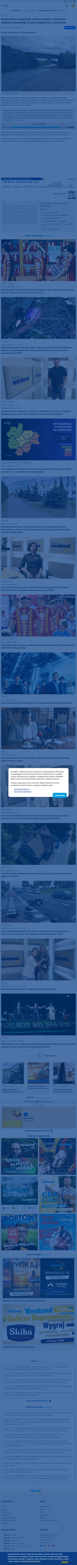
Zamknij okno (60, 795)
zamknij (65, 1562)
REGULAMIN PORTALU (21, 789)
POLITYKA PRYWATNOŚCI (22, 792)
